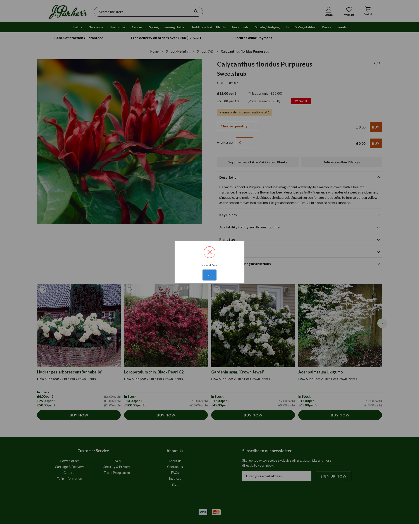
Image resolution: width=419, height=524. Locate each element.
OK (209, 274)
